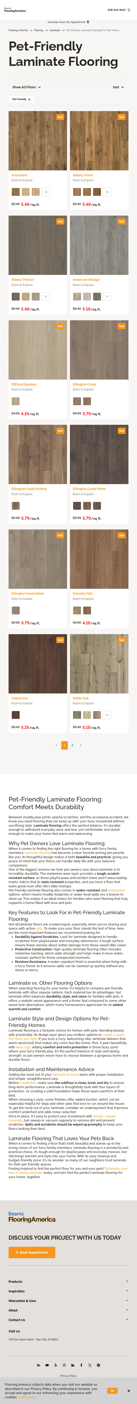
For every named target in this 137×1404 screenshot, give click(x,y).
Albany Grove (83, 175)
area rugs (23, 1047)
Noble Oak (81, 698)
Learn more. (27, 1397)
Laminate (54, 30)
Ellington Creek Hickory (29, 489)
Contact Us (17, 1320)
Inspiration (17, 1291)
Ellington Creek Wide (27, 593)
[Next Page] (80, 745)
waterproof (116, 890)
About (13, 1310)
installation (28, 1083)
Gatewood (19, 698)
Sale (60, 117)
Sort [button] (116, 87)
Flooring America (18, 30)
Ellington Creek (84, 384)
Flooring (38, 30)
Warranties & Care (22, 1301)
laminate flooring (38, 853)
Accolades (19, 175)
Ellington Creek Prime (89, 489)
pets (39, 928)
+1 (46, 191)
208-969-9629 (117, 10)
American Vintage (86, 279)
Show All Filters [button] (24, 87)
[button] (29, 99)
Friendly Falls (83, 593)
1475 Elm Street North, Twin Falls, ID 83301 (33, 1339)
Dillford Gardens (24, 384)
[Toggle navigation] (129, 9)
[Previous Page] (56, 745)
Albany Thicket (22, 279)
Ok (112, 1390)
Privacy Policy (68, 1375)
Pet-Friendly (19, 99)
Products (15, 1281)
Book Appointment (34, 1252)
